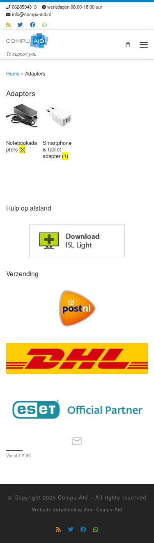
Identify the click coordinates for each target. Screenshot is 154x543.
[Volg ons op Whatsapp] (44, 25)
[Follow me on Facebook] (32, 25)
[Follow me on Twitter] (20, 25)
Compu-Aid (73, 497)
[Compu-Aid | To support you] (27, 39)
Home (13, 73)
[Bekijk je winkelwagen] (128, 44)
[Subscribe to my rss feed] (8, 25)
